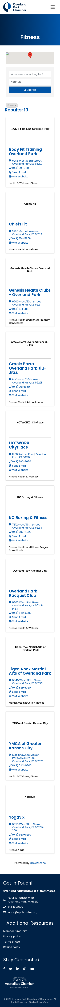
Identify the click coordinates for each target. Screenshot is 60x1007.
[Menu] (52, 7)
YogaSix (16, 817)
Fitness (11, 105)
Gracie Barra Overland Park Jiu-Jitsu (27, 368)
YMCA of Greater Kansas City (25, 745)
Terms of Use (11, 942)
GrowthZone (38, 863)
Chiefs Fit (18, 224)
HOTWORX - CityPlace (20, 445)
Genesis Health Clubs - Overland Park (30, 292)
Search (31, 90)
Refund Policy (11, 947)
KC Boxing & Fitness (28, 517)
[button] (30, 55)
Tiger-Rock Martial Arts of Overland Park (30, 671)
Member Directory (15, 931)
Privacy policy (12, 936)
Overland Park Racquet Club (23, 593)
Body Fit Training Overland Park (25, 151)
